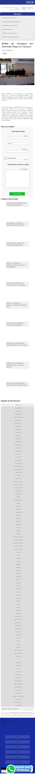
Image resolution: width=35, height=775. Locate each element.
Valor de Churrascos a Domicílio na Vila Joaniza (16, 284)
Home (17, 737)
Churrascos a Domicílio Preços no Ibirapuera (15, 244)
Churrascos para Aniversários (11, 21)
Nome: (26, 136)
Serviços (17, 14)
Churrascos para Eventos (10, 25)
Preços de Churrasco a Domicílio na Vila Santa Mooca (15, 365)
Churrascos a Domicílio (9, 17)
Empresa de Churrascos (9, 33)
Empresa (17, 742)
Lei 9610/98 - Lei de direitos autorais (24, 715)
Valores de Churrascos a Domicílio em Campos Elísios (17, 384)
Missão (17, 747)
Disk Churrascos (7, 29)
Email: (10, 143)
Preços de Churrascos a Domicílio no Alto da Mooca (17, 344)
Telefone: (25, 149)
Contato (17, 757)
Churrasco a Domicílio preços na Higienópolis (15, 224)
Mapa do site (17, 762)
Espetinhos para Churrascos (10, 37)
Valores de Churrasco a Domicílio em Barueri (15, 324)
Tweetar (5, 53)
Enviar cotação (17, 194)
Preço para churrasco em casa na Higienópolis (16, 204)
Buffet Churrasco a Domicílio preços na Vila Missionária (16, 265)
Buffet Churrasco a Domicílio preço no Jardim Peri (16, 305)
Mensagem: (24, 169)
